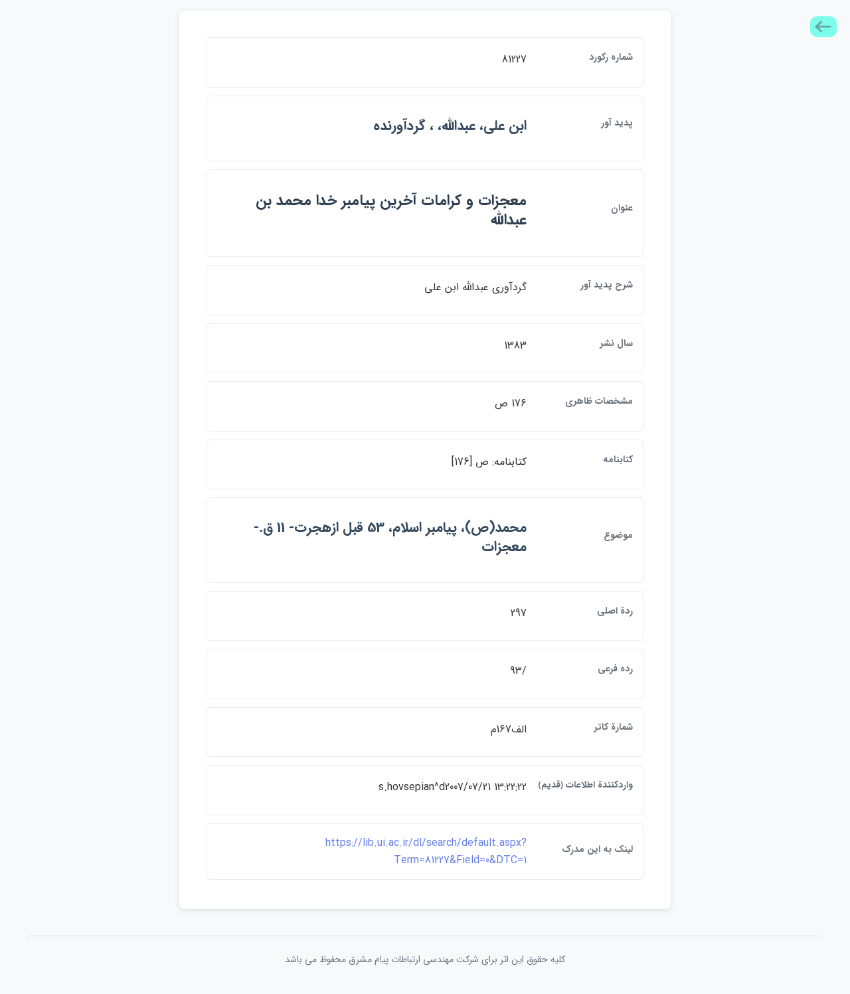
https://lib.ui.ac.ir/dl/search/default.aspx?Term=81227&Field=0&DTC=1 (426, 852)
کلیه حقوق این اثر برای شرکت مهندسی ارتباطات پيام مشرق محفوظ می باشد (425, 959)
